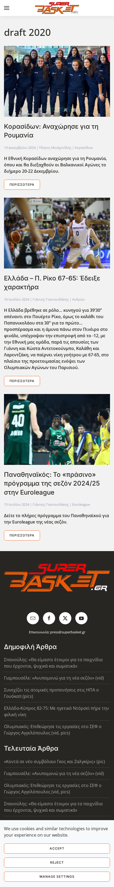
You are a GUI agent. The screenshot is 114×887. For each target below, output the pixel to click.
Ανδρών (78, 299)
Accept (57, 848)
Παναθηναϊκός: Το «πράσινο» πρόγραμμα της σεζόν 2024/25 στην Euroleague (52, 483)
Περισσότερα (22, 185)
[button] (6, 8)
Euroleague (81, 504)
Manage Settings (57, 877)
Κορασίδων (84, 147)
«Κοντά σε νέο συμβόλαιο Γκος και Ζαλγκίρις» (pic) (54, 761)
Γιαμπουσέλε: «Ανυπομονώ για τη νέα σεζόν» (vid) (54, 678)
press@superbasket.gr (67, 632)
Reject (57, 862)
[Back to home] (57, 8)
